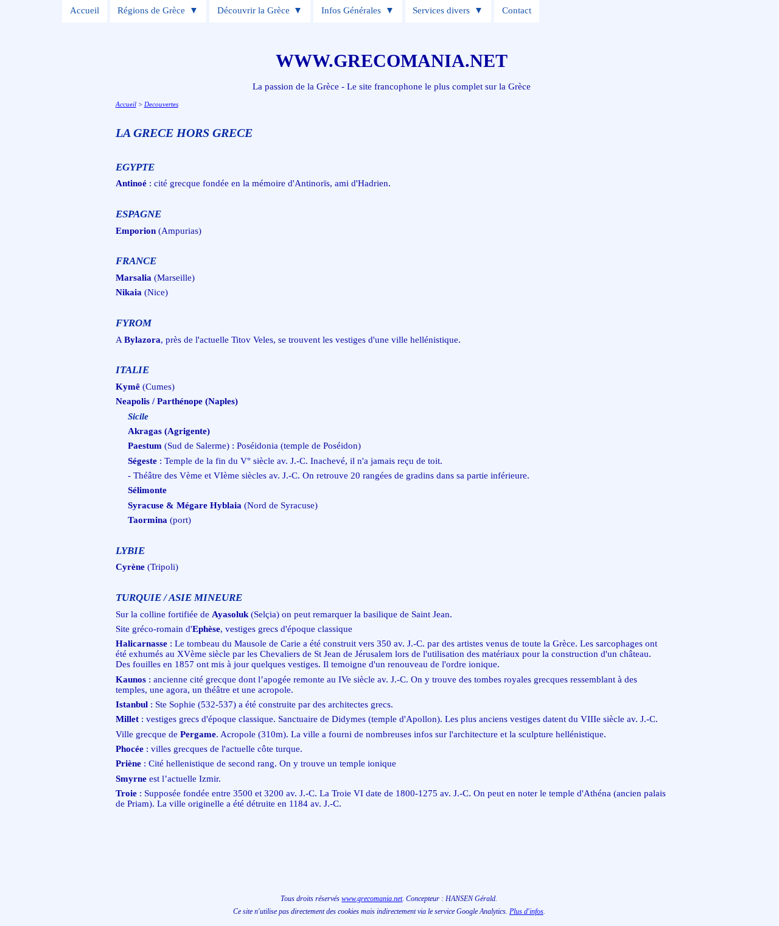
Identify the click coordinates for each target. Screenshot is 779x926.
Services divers (441, 10)
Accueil (84, 10)
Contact (516, 10)
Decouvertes (161, 104)
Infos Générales (351, 10)
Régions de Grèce (151, 10)
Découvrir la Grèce (253, 10)
